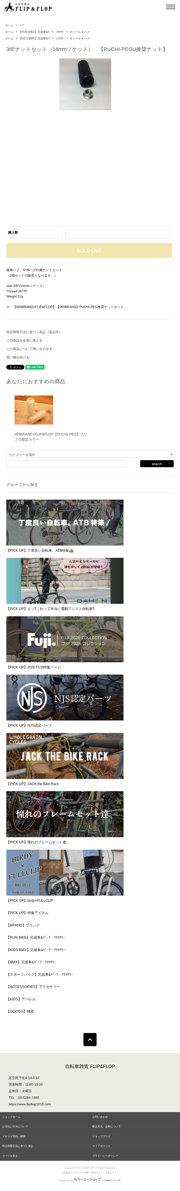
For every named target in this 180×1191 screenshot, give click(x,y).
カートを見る (10, 1155)
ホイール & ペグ (80, 32)
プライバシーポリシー (105, 1155)
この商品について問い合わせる (29, 349)
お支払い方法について (15, 1126)
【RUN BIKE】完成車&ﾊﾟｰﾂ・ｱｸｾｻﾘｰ (42, 32)
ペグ (21, 25)
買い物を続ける (17, 357)
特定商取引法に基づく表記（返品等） (34, 332)
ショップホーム (11, 1116)
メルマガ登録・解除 (14, 1136)
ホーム (9, 25)
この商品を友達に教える (24, 340)
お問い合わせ (100, 1116)
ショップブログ (101, 1136)
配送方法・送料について (106, 1126)
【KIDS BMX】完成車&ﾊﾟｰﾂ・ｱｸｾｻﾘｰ (42, 38)
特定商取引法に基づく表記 (17, 1146)
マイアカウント (101, 1146)
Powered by (66, 1180)
